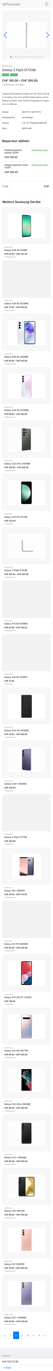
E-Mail (7, 1367)
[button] (10, 56)
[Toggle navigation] (47, 4)
